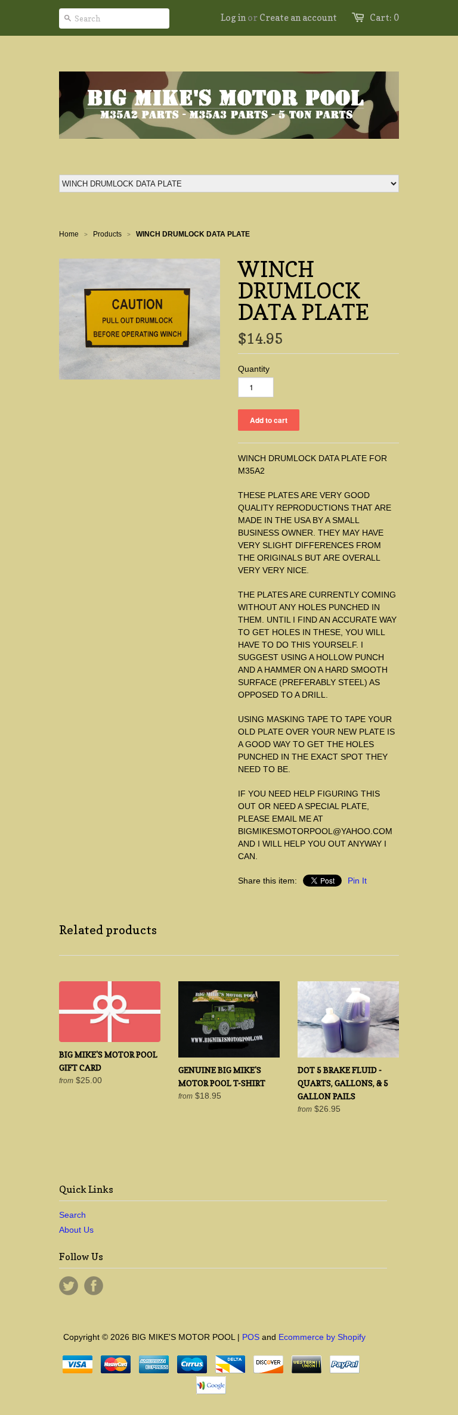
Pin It (357, 880)
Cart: (384, 17)
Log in (233, 17)
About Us (76, 1229)
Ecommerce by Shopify (322, 1337)
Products (107, 234)
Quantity (254, 369)
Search (72, 1215)
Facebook (93, 1285)
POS (250, 1337)
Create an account (298, 17)
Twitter (68, 1285)
